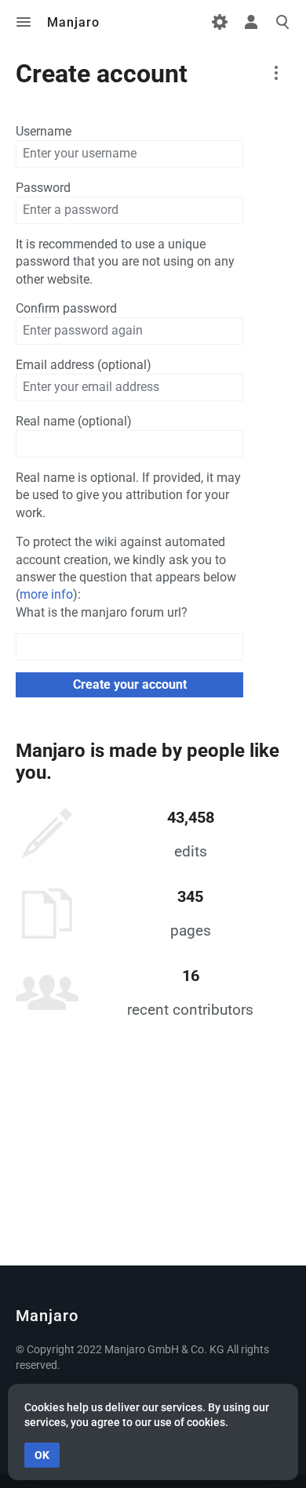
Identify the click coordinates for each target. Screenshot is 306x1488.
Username (43, 131)
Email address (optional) (83, 364)
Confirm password (66, 308)
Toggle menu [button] (23, 22)
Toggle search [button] (282, 22)
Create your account (130, 684)
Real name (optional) (74, 421)
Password (43, 187)
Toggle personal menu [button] (251, 22)
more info (46, 594)
